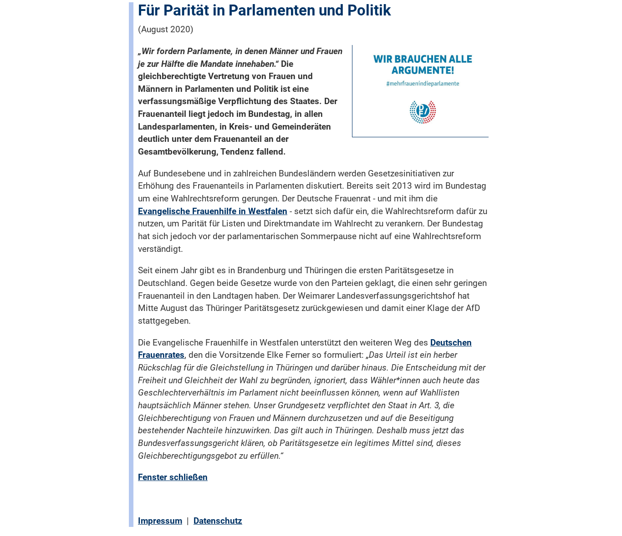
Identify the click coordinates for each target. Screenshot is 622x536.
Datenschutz (218, 521)
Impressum (160, 521)
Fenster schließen (173, 477)
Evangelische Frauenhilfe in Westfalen (212, 211)
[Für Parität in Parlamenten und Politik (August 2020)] (423, 88)
